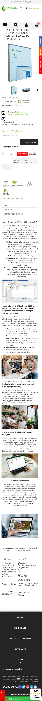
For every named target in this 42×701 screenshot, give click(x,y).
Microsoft (13, 101)
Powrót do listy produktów (13, 199)
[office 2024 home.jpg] (14, 90)
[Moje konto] (26, 25)
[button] (5, 25)
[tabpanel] (20, 410)
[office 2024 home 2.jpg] (26, 90)
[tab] (20, 205)
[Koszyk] (37, 24)
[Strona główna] (21, 8)
